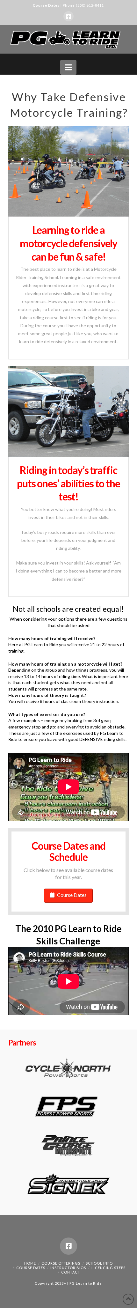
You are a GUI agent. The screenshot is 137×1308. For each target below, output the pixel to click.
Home (30, 1263)
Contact (70, 1272)
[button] (68, 67)
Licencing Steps (108, 1268)
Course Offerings (60, 1263)
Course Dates (46, 5)
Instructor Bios (68, 1268)
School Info (99, 1263)
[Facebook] (68, 16)
